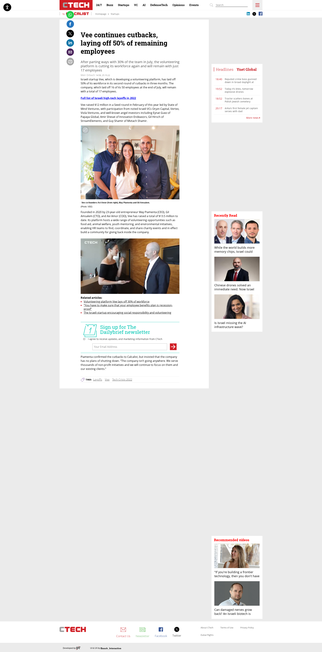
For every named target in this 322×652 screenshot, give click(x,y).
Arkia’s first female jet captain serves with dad (241, 110)
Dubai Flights (207, 635)
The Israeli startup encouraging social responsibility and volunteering (127, 312)
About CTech (207, 627)
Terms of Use (226, 627)
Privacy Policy (247, 627)
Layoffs (97, 379)
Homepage (100, 13)
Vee (107, 379)
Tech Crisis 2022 (122, 379)
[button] (236, 167)
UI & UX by (105, 648)
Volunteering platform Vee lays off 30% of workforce (116, 301)
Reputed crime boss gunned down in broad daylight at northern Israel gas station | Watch (241, 83)
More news (252, 117)
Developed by (69, 648)
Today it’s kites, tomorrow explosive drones (239, 90)
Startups (115, 13)
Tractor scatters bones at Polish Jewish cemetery (239, 100)
